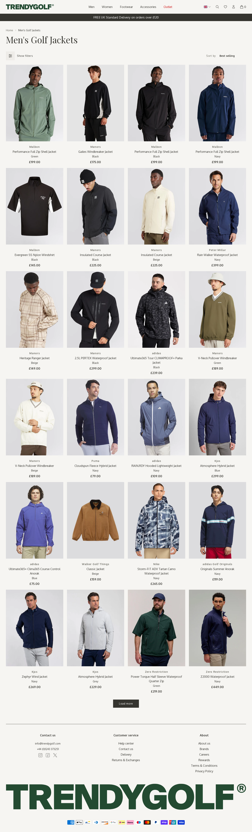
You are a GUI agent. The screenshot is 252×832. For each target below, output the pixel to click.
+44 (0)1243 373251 (48, 749)
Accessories (148, 7)
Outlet (168, 7)
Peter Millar (217, 250)
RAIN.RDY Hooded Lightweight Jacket (157, 466)
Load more (126, 703)
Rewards (204, 760)
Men (91, 7)
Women (107, 7)
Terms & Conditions (204, 765)
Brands (204, 749)
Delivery (126, 754)
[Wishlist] (225, 7)
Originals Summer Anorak (217, 569)
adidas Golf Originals (217, 564)
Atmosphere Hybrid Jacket (217, 466)
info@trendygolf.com (48, 743)
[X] (55, 755)
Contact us (126, 749)
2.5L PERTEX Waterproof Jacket (95, 358)
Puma (95, 460)
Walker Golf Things (95, 564)
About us (204, 743)
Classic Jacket (95, 569)
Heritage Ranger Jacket (35, 358)
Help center (126, 743)
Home (9, 30)
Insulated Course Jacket (95, 255)
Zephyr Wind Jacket (34, 676)
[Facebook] (48, 755)
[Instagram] (40, 755)
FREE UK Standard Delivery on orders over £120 (126, 17)
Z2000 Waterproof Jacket (217, 676)
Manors (95, 146)
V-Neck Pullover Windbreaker (217, 358)
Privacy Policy (204, 771)
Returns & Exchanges (126, 760)
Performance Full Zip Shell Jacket (34, 152)
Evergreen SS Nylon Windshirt (35, 255)
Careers (204, 754)
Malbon (34, 146)
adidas (156, 353)
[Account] (233, 7)
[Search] (217, 7)
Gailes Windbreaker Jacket (95, 152)
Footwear (126, 7)
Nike (156, 564)
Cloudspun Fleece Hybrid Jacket (95, 466)
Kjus (217, 460)
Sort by (211, 55)
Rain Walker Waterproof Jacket (217, 255)
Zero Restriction (156, 671)
